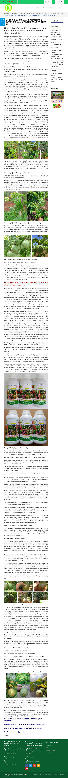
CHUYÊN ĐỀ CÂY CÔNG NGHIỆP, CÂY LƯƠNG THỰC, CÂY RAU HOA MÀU (57, 56)
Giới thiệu (48, 752)
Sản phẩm (48, 747)
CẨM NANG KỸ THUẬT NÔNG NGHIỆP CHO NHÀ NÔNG (57, 79)
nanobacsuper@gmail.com (33, 761)
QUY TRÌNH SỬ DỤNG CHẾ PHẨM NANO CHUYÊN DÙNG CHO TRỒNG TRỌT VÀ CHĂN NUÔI (35, 13)
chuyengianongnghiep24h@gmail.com (11, 764)
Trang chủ (6, 13)
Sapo (9, 776)
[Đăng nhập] (62, 2)
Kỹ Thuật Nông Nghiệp (51, 750)
